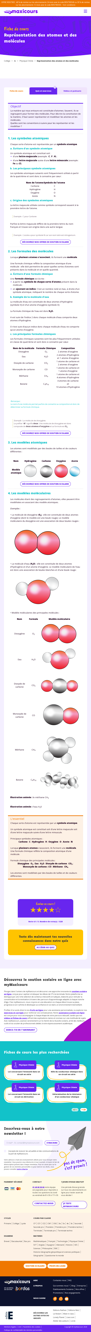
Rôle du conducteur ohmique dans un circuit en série (67, 1073)
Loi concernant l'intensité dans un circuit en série (24, 1073)
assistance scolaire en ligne (71, 1013)
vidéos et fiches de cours (15, 1018)
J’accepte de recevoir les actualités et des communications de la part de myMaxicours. (33, 1152)
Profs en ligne (36, 1010)
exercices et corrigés (14, 1013)
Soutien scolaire (35, 1266)
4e (15, 61)
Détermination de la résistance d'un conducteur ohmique (66, 1095)
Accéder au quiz (45, 947)
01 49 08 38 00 (39, 1187)
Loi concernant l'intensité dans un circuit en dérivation (24, 1095)
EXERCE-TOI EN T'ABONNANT (20, 1029)
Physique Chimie (26, 61)
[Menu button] (85, 11)
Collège (7, 61)
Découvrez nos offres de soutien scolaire (45, 242)
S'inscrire (52, 1142)
